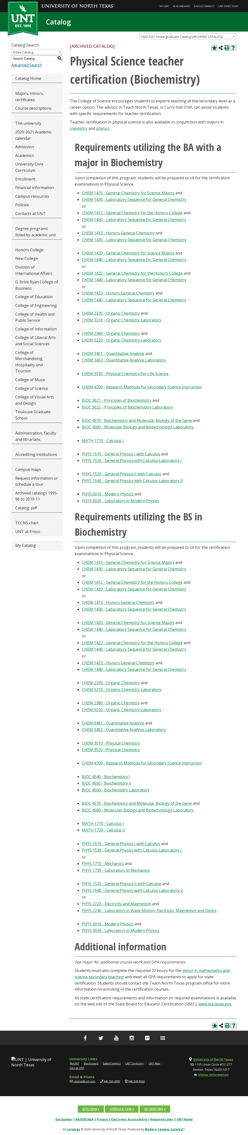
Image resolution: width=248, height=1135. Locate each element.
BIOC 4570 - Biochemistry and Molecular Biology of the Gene (137, 420)
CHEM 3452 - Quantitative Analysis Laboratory (124, 360)
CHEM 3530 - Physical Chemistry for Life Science (125, 373)
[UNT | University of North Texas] (31, 1062)
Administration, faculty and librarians (35, 436)
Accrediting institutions (36, 454)
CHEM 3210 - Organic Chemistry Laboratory (121, 320)
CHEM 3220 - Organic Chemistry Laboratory (121, 340)
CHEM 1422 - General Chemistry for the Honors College (132, 273)
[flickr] (147, 1038)
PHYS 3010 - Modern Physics (107, 494)
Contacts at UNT (30, 213)
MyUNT (164, 6)
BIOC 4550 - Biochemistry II (106, 783)
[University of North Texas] (78, 2)
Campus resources (32, 196)
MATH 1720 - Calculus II (103, 830)
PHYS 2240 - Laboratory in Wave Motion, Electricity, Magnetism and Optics (149, 910)
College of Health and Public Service (34, 317)
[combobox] (188, 36)
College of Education (34, 296)
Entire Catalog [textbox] (23, 52)
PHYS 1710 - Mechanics (103, 863)
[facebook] (85, 1038)
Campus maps (28, 469)
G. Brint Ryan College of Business (36, 285)
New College (26, 258)
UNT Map (154, 1063)
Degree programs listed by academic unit (35, 232)
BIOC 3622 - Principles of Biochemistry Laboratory (127, 407)
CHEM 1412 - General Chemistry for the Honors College (132, 212)
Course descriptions (33, 108)
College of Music (30, 379)
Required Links (161, 1119)
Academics (24, 155)
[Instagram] (132, 1038)
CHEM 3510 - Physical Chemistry (111, 743)
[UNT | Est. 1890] (23, 18)
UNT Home (185, 1119)
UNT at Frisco (27, 531)
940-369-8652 (136, 1081)
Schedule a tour (120, 1109)
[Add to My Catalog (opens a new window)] (214, 47)
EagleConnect (204, 6)
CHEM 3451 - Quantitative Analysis (113, 353)
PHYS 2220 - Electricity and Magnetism (116, 903)
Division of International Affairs (33, 270)
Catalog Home (28, 78)
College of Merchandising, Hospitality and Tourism (29, 362)
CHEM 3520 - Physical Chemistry (111, 749)
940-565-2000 (112, 1081)
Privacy (102, 1119)
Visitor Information (213, 1075)
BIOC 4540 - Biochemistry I (106, 776)
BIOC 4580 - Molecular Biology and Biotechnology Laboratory (138, 427)
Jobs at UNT (77, 1068)
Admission (24, 146)
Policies (22, 204)
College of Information (36, 329)
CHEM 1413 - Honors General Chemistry (118, 233)
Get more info (153, 1109)
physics (102, 128)
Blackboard (181, 6)
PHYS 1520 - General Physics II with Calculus (121, 474)
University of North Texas (213, 1059)
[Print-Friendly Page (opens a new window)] (227, 47)
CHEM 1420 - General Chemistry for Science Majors (128, 253)
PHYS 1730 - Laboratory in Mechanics (116, 870)
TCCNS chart (27, 523)
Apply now (89, 1109)
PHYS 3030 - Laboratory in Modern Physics (120, 500)
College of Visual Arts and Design (34, 400)
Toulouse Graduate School (33, 415)
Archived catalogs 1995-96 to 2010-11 (36, 496)
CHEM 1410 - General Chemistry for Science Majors (128, 193)
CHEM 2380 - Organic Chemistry (111, 333)
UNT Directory (228, 6)
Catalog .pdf (26, 507)
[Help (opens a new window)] (233, 47)
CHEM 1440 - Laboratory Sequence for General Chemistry (134, 259)
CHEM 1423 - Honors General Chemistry (118, 293)
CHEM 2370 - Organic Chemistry (111, 313)
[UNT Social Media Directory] (163, 1038)
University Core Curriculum (29, 167)
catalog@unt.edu (84, 1081)
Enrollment (25, 179)
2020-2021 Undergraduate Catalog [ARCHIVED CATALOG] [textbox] (182, 36)
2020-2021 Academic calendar (33, 135)
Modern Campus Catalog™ (165, 1129)
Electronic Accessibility (129, 1119)
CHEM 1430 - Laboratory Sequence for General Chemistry (134, 199)
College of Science (31, 388)
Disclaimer (63, 1119)
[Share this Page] (220, 47)
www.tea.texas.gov (215, 1004)
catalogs (73, 1129)
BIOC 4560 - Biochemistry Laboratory (115, 790)
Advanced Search (26, 65)
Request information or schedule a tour (36, 481)
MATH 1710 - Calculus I (103, 440)
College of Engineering (36, 305)
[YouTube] (116, 1038)
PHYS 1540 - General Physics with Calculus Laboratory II (132, 480)
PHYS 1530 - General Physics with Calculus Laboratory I (132, 460)
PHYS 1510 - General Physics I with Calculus (121, 454)
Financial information (34, 187)
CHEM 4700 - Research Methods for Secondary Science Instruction (142, 387)
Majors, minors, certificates (29, 96)
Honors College (29, 250)
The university (28, 123)
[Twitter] (101, 1038)
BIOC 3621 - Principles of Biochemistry (116, 400)
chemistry (78, 128)
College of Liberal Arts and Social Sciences (35, 340)
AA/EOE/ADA (84, 1119)
